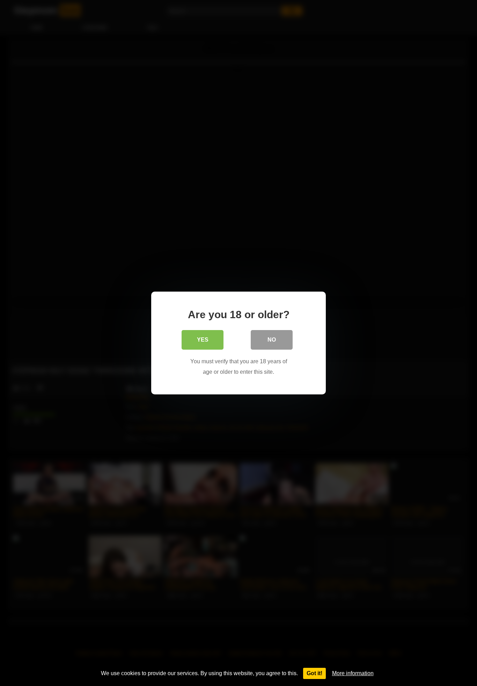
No (271, 340)
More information (353, 673)
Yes (202, 340)
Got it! (314, 673)
